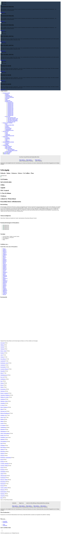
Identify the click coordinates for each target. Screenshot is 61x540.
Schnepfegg (2, 495)
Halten (1, 409)
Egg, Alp (2, 377)
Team (6, 139)
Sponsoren (7, 143)
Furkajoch (2, 455)
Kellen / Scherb (3, 350)
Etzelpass (2, 461)
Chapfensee (2, 399)
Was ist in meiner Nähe (9, 124)
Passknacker (2, 71)
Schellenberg (2, 379)
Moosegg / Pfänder (4, 479)
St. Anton (2, 405)
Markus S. (5, 291)
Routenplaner (3, 41)
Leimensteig (2, 365)
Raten (1, 497)
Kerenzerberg (3, 389)
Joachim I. (5, 284)
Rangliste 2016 (10, 105)
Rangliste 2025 (10, 115)
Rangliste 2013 (10, 102)
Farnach (2, 467)
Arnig (1, 354)
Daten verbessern (8, 146)
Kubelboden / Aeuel (4, 362)
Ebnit (1, 443)
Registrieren (7, 95)
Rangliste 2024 (10, 114)
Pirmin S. (4, 288)
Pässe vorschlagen (8, 148)
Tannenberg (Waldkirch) (5, 395)
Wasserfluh (2, 371)
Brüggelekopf (3, 481)
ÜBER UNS (5, 136)
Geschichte (7, 137)
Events (6, 133)
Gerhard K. (5, 276)
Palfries (1, 387)
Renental (2, 485)
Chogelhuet (2, 403)
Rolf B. (4, 274)
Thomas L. (5, 251)
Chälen (1, 473)
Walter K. (4, 266)
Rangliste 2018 (10, 107)
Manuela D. (5, 272)
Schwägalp (2, 342)
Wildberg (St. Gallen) (4, 397)
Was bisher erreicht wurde (12, 119)
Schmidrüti (2, 445)
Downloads (7, 127)
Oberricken (2, 391)
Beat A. (4, 256)
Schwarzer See (3, 411)
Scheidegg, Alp (3, 415)
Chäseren (2, 356)
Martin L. (4, 285)
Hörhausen (2, 489)
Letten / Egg (2, 417)
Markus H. (5, 275)
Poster (6, 99)
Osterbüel (2, 346)
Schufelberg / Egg (3, 437)
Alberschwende (3, 475)
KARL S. (4, 255)
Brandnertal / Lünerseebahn (5, 457)
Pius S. (4, 277)
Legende (7, 126)
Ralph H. (4, 265)
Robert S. (4, 267)
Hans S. (4, 287)
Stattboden (2, 439)
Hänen (1, 373)
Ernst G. (4, 283)
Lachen (1, 423)
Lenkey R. (5, 293)
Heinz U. (4, 250)
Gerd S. (4, 252)
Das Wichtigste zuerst (12, 117)
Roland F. (5, 260)
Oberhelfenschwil (3, 375)
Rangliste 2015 (10, 104)
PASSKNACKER (6, 93)
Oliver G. (4, 257)
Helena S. (5, 259)
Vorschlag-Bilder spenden (12, 150)
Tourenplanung (8, 129)
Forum (6, 132)
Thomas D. (5, 281)
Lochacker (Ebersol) (4, 369)
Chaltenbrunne (3, 427)
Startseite (7, 94)
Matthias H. (5, 290)
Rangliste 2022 (10, 112)
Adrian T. (4, 249)
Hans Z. (4, 263)
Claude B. (5, 289)
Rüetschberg (2, 451)
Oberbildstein (3, 471)
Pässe (6, 123)
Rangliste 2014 (10, 103)
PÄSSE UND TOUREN (7, 122)
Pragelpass (2, 469)
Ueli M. (4, 273)
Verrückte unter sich (11, 121)
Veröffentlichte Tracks (9, 130)
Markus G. (5, 268)
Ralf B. (4, 279)
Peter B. (4, 262)
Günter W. (5, 264)
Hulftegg (2, 419)
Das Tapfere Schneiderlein (13, 120)
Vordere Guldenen (3, 487)
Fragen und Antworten (9, 97)
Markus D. (5, 282)
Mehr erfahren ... (22, 159)
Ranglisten (7, 98)
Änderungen (7, 134)
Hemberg (2, 352)
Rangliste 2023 (10, 113)
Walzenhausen (3, 431)
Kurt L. (4, 258)
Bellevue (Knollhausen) (4, 413)
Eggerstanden (3, 367)
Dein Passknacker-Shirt (9, 135)
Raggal (1, 459)
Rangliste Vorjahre (8, 101)
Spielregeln (7, 140)
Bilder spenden (8, 147)
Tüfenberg (2, 348)
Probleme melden (8, 151)
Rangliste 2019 (10, 108)
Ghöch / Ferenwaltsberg (5, 433)
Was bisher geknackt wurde (13, 118)
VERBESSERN (6, 145)
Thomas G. (5, 292)
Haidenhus (2, 493)
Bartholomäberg (3, 491)
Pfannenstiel (2, 483)
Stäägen (1, 421)
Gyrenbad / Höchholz (4, 463)
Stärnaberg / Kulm (3, 401)
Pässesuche (2, 12)
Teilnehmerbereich (8, 96)
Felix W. (4, 294)
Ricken (1, 385)
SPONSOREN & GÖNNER (8, 141)
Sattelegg (2, 449)
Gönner (6, 144)
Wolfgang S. (5, 278)
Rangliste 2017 (10, 106)
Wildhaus (2, 344)
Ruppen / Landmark (4, 393)
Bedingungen (7, 100)
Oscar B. (4, 270)
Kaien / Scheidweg (4, 407)
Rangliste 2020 (10, 110)
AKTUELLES (6, 131)
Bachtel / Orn (3, 435)
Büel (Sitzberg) (3, 447)
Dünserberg (2, 429)
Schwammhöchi (3, 441)
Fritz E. (4, 248)
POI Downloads (8, 128)
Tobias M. (5, 254)
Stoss (1, 381)
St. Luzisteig (2, 425)
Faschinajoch (2, 477)
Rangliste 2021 (10, 111)
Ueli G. (4, 271)
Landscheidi (2, 360)
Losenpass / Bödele (4, 465)
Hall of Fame (7, 116)
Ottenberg (2, 453)
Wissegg (2, 383)
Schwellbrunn (3, 358)
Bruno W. (5, 261)
